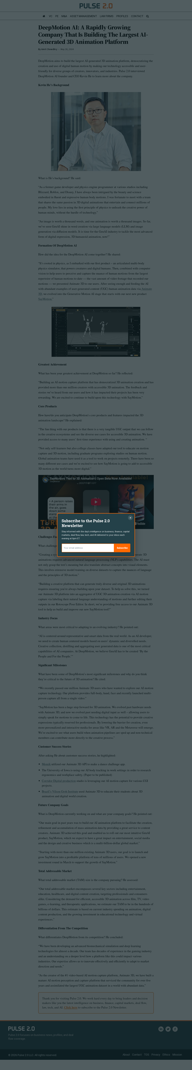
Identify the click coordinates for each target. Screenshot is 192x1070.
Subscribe (122, 548)
